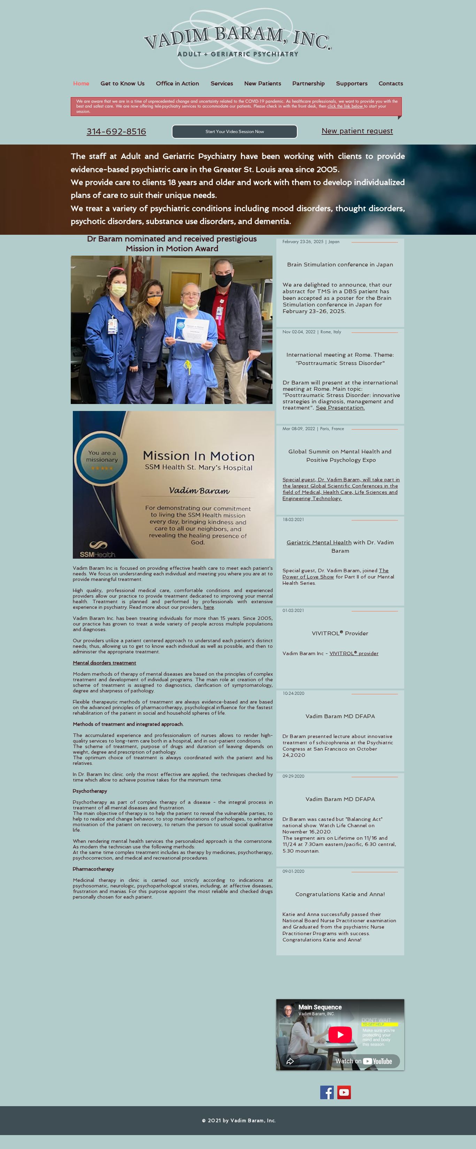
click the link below (346, 106)
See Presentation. (340, 407)
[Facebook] (327, 1092)
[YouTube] (344, 1092)
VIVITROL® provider (354, 653)
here (209, 607)
